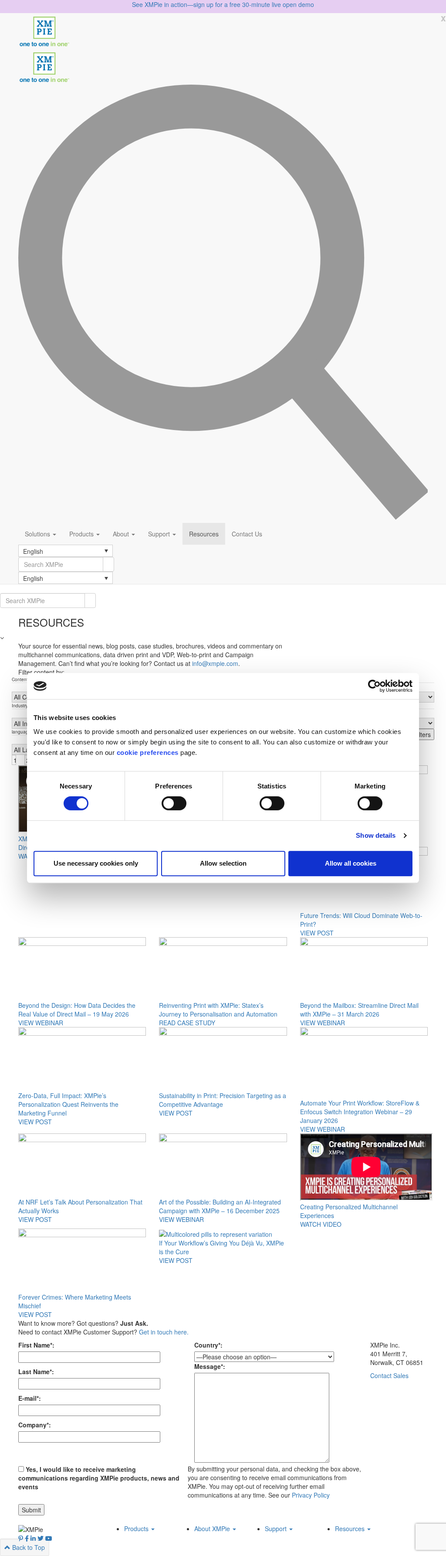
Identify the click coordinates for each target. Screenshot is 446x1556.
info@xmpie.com (215, 663)
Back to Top (27, 1547)
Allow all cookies (350, 863)
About (122, 533)
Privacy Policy (311, 1495)
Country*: (208, 1345)
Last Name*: (36, 1371)
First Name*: (36, 1345)
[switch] (174, 803)
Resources (204, 533)
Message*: (209, 1366)
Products (82, 533)
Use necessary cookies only (96, 863)
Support (160, 533)
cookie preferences (148, 752)
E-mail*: (29, 1398)
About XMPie (213, 1528)
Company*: (34, 1424)
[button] (65, 551)
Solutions (38, 533)
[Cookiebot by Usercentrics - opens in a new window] (374, 686)
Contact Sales (389, 1375)
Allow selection (223, 863)
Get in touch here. (164, 1331)
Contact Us (247, 533)
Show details (375, 835)
